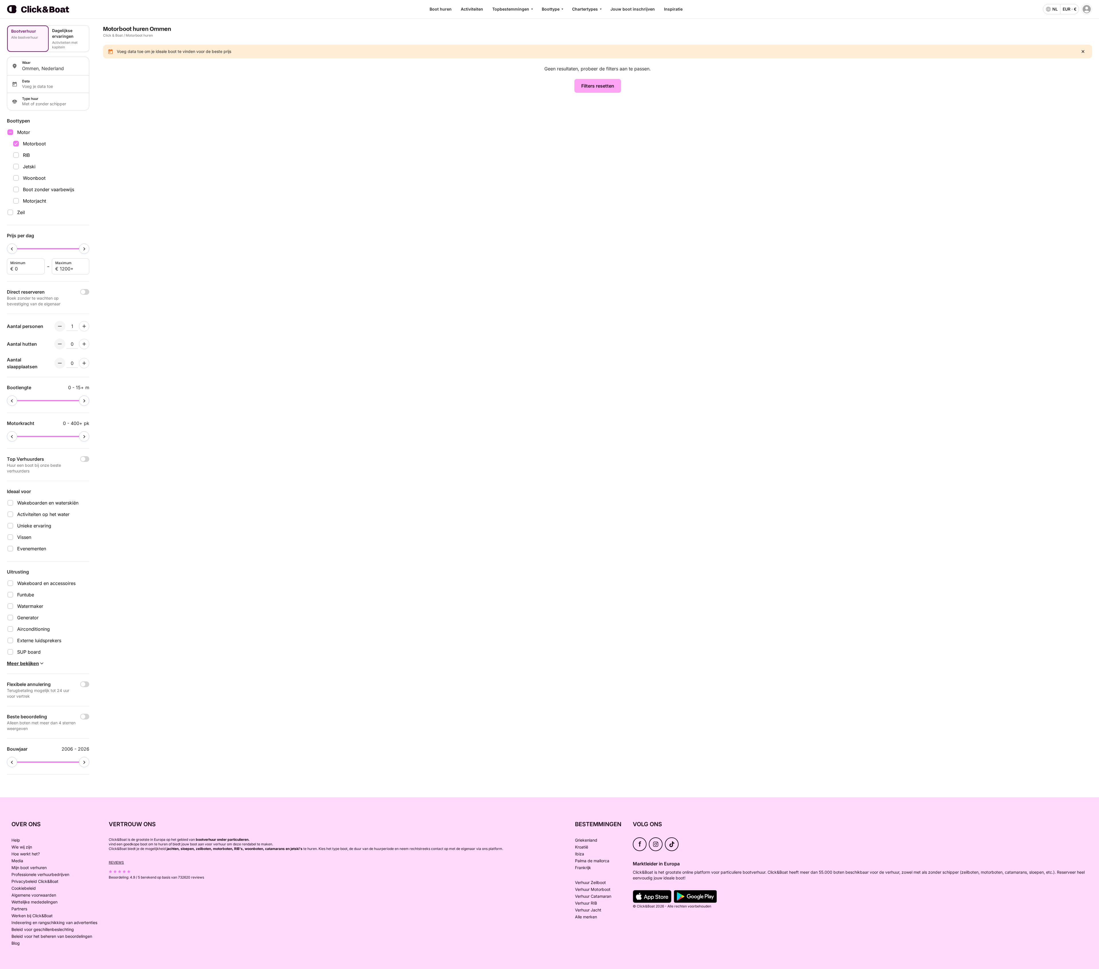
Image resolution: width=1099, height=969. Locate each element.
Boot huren (441, 9)
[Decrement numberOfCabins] (59, 344)
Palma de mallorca (592, 860)
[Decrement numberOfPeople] (59, 326)
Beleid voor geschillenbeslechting (42, 929)
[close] (1083, 51)
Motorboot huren (139, 35)
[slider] (12, 249)
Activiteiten (472, 9)
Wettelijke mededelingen (34, 901)
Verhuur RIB (586, 903)
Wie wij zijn (21, 847)
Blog (15, 943)
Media (17, 860)
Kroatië (581, 847)
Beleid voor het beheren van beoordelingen (51, 936)
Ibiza (579, 853)
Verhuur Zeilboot (590, 882)
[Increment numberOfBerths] (84, 363)
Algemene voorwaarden (33, 895)
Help (15, 840)
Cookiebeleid (23, 888)
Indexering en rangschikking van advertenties (54, 922)
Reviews (116, 862)
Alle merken (586, 916)
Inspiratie (673, 9)
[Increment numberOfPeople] (84, 326)
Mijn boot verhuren (29, 867)
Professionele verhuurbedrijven (40, 874)
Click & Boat (113, 35)
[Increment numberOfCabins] (84, 344)
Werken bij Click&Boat (32, 915)
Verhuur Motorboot (592, 889)
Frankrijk (583, 867)
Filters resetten (597, 86)
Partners (19, 908)
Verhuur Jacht (588, 909)
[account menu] (1086, 9)
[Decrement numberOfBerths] (59, 363)
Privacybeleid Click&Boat (34, 881)
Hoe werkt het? (25, 853)
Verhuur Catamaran (593, 896)
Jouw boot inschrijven (632, 9)
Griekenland (586, 840)
